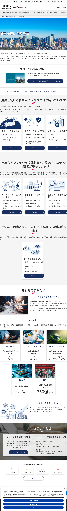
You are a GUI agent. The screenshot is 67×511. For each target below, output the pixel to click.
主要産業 (32, 320)
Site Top (17, 1)
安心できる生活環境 (50, 91)
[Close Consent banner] (64, 488)
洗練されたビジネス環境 (31, 91)
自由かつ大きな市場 (13, 91)
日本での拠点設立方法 (47, 297)
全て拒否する (33, 504)
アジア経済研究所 (53, 1)
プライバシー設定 (33, 500)
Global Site (43, 1)
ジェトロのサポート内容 (47, 402)
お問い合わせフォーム (18, 452)
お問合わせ (35, 1)
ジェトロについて (26, 1)
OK (33, 507)
